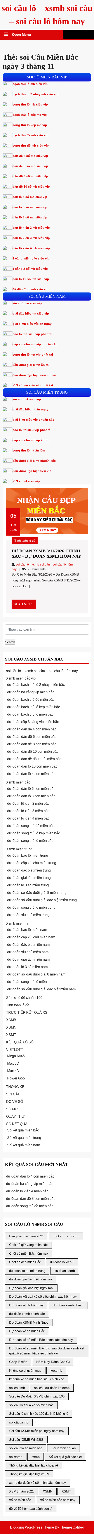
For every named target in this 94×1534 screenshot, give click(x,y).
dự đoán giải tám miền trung (29, 878)
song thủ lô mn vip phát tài (32, 354)
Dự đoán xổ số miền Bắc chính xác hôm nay (41, 1340)
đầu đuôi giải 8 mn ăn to (30, 365)
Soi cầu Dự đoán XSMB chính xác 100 (36, 1396)
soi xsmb (15, 1457)
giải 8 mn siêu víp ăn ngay (32, 323)
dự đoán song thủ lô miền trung (31, 907)
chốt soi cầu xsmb (66, 1236)
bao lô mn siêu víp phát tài (32, 334)
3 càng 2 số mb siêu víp (30, 268)
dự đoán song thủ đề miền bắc (30, 826)
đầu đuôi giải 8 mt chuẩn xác (34, 460)
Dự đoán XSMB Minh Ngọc (28, 1322)
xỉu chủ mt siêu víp (26, 399)
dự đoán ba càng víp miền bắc (30, 692)
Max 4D (13, 1071)
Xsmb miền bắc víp (21, 678)
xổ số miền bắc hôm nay (57, 1500)
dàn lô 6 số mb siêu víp (29, 207)
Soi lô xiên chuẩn (63, 1448)
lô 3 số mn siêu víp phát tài (32, 385)
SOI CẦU (13, 1094)
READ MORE (25, 605)
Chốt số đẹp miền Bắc (25, 1262)
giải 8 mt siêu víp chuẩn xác (33, 419)
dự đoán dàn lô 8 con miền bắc (31, 796)
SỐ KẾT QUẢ (17, 1124)
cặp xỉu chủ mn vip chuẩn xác (34, 344)
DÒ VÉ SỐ (14, 1101)
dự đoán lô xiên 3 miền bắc (28, 811)
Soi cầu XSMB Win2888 (26, 1439)
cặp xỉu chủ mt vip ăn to (30, 440)
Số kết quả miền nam (23, 1145)
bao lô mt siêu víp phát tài (31, 430)
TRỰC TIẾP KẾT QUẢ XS (26, 1012)
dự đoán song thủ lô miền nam (30, 982)
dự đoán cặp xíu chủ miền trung (31, 863)
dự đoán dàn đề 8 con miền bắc (31, 744)
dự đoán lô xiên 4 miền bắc (28, 818)
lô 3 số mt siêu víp (26, 481)
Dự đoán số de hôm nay (26, 1305)
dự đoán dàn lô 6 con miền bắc (31, 788)
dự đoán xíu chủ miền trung (28, 915)
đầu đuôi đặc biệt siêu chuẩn (34, 375)
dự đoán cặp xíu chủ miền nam (31, 937)
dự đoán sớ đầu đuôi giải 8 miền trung (36, 892)
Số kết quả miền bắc (23, 1130)
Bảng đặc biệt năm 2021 (26, 1236)
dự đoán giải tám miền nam (28, 959)
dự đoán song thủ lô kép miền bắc (33, 833)
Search (10, 642)
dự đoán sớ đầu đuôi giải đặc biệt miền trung (42, 900)
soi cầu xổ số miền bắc (25, 1448)
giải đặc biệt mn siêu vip (30, 313)
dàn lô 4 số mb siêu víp (29, 197)
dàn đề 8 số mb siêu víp (30, 176)
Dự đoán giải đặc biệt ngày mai (31, 1288)
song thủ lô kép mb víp (29, 125)
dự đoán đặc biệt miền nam (28, 944)
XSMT (11, 1035)
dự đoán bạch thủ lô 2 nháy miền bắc (36, 685)
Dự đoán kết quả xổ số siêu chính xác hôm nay (43, 1296)
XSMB (11, 1020)
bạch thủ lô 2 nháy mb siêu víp (35, 94)
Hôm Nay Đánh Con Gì (53, 1362)
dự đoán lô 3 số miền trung (28, 885)
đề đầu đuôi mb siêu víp (30, 289)
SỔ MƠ (12, 1109)
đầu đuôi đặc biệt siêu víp (31, 471)
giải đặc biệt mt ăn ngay (30, 409)
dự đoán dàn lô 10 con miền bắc (32, 766)
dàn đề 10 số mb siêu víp (31, 186)
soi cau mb (17, 1388)
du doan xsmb (64, 1271)
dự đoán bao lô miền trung (27, 855)
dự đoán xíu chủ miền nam (28, 952)
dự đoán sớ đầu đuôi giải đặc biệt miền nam (41, 989)
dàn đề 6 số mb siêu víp (30, 166)
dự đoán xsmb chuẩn (68, 1305)
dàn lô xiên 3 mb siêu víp (31, 238)
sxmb (35, 1457)
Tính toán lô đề (24, 540)
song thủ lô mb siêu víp (30, 104)
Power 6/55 (16, 1078)
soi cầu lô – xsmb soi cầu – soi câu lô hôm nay (42, 671)
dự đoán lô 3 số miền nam (27, 967)
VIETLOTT (14, 1049)
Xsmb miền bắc (18, 782)
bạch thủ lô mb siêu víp (30, 84)
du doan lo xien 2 (62, 1262)
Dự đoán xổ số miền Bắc (27, 1331)
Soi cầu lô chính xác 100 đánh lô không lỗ (38, 1413)
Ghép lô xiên (18, 1362)
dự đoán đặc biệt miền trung (29, 870)
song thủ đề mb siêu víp (30, 145)
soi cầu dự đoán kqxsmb (52, 1388)
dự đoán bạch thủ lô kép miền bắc (33, 707)
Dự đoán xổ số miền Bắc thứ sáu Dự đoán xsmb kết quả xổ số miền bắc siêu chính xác (46, 1350)
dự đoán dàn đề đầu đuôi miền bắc (34, 759)
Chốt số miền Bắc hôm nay (28, 1253)
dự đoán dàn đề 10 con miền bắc (32, 751)
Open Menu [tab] (22, 35)
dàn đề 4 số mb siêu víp (30, 155)
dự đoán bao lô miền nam (27, 930)
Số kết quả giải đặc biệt (65, 1457)
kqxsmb (56, 1370)
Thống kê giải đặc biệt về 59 (29, 1474)
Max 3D (13, 1063)
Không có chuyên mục (25, 1370)
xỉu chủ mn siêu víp (27, 303)
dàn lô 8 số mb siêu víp (29, 217)
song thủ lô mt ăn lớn (28, 450)
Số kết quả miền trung (24, 1138)
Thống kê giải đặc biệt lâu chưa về (33, 1465)
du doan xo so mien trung (27, 1271)
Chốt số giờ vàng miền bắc (28, 1245)
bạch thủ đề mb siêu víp (30, 135)
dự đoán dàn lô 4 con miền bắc (31, 774)
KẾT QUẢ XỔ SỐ (19, 1042)
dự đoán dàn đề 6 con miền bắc (31, 736)
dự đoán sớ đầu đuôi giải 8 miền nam (36, 974)
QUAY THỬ (15, 1116)
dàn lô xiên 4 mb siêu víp (31, 248)
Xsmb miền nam (18, 923)
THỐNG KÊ (15, 1087)
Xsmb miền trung (19, 849)
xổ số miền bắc (20, 1500)
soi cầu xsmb (18, 1422)
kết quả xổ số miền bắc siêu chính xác (36, 1379)
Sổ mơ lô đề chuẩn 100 (24, 998)
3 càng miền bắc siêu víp (31, 258)
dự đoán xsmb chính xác (27, 1314)
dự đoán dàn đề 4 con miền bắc (31, 729)
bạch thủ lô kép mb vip (29, 114)
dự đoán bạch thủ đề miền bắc (30, 699)
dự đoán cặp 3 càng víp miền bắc (33, 722)
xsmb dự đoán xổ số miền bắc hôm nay (37, 1482)
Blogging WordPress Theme (32, 1527)
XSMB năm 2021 (21, 1491)
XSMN (11, 1027)
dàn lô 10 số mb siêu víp (30, 279)
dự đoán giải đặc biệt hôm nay (30, 1279)
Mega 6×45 (16, 1056)
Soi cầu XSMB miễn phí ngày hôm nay (36, 1431)
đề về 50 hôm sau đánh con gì (30, 1508)
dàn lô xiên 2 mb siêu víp (31, 227)
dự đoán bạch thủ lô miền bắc (30, 714)
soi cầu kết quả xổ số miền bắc (31, 1405)
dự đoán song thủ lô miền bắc (30, 840)
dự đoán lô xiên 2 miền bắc (28, 803)
